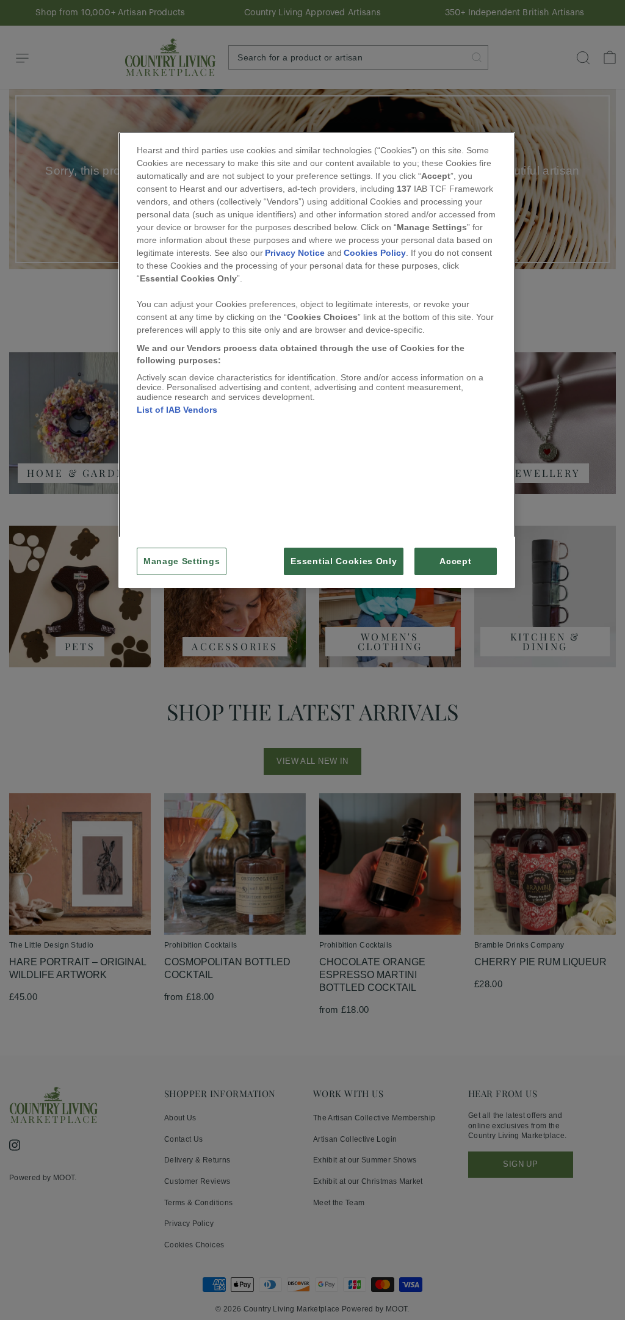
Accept (455, 561)
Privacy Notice (295, 253)
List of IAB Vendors (177, 410)
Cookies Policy (375, 253)
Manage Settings (181, 561)
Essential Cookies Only (344, 561)
